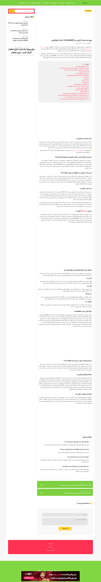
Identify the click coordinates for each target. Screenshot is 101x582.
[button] (50, 291)
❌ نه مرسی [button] (50, 300)
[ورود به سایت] (50, 285)
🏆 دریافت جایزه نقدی (50, 296)
